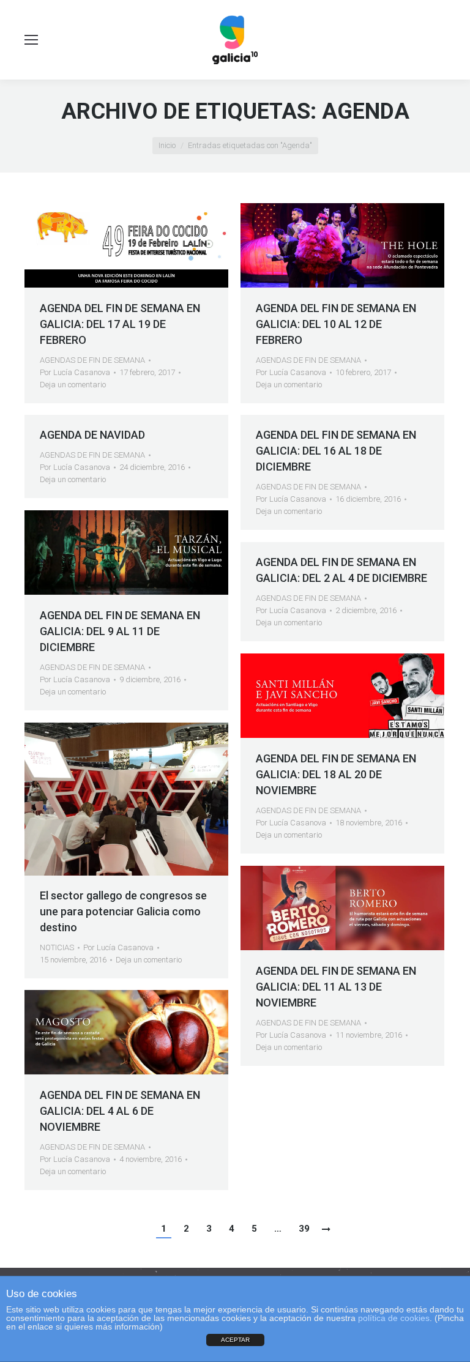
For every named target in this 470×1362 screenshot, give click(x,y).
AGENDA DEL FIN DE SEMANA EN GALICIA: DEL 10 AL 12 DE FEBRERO (336, 324)
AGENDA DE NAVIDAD (92, 434)
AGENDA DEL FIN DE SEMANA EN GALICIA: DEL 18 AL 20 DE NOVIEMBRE (336, 774)
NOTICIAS (57, 947)
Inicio (167, 145)
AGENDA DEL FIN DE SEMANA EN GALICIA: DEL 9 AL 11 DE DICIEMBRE (120, 631)
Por (75, 372)
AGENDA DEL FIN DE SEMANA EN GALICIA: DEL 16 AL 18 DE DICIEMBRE (336, 450)
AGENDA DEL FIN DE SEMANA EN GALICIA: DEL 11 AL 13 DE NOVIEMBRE (336, 986)
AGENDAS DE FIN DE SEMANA (92, 360)
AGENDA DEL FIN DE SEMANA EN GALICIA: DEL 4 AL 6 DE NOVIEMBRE (120, 1110)
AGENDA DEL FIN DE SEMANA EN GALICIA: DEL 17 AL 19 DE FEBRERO (120, 324)
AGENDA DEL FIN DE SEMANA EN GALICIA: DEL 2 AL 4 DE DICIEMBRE (341, 570)
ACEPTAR (235, 1339)
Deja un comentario (73, 384)
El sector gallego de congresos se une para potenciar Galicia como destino (123, 911)
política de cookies (394, 1318)
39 (304, 1228)
